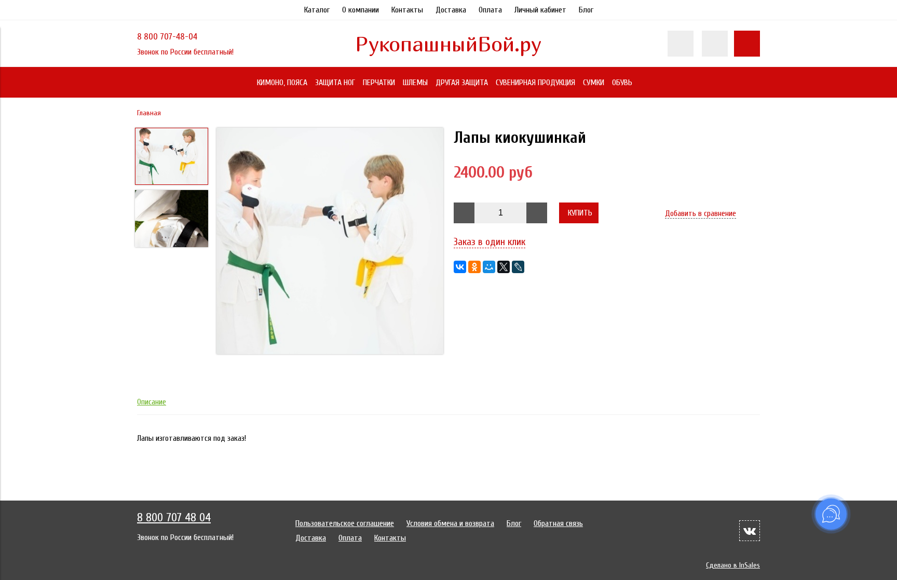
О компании (360, 10)
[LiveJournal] (518, 267)
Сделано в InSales (733, 565)
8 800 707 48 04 (174, 517)
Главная (149, 113)
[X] (503, 267)
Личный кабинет (540, 10)
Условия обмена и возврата (450, 523)
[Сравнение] (715, 44)
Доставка (451, 10)
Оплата (490, 10)
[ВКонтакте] (460, 267)
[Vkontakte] (749, 530)
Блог (586, 10)
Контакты (407, 10)
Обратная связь (558, 523)
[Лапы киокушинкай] (330, 242)
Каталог (317, 10)
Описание (151, 402)
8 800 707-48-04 (167, 36)
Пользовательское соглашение (344, 523)
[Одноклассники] (474, 267)
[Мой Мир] (489, 267)
